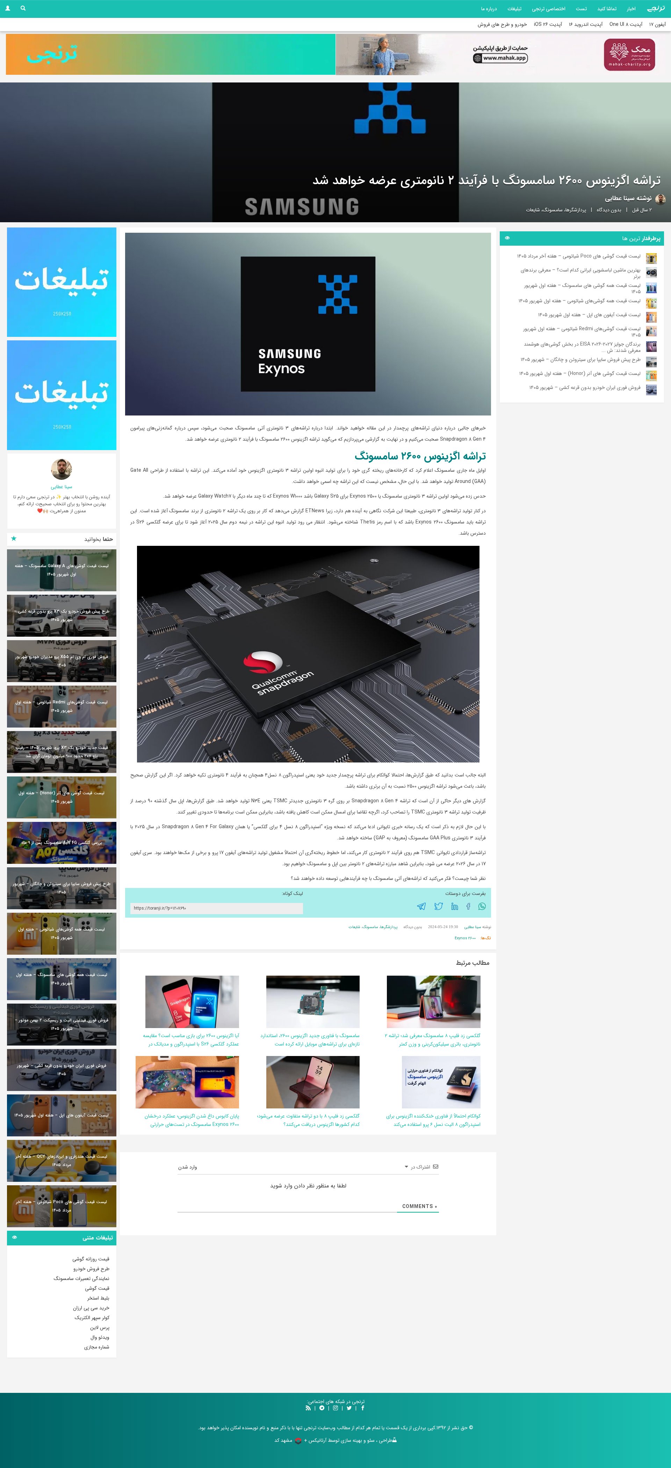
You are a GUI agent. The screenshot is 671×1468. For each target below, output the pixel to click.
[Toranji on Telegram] (322, 1408)
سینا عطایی (620, 198)
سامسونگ (553, 210)
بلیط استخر (98, 1298)
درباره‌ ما (489, 9)
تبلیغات (514, 9)
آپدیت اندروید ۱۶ (586, 24)
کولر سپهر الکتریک (92, 1318)
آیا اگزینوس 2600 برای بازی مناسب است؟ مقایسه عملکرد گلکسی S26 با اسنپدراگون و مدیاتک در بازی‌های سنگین (191, 1044)
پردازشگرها (575, 210)
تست (581, 9)
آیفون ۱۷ (657, 24)
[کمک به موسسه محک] (500, 54)
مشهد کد (283, 1440)
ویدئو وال (100, 1337)
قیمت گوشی (97, 1288)
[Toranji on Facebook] (363, 1408)
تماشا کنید (606, 9)
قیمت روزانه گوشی (90, 1259)
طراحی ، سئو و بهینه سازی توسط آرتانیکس (350, 1440)
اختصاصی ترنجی (548, 9)
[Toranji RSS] (308, 1408)
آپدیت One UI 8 (625, 24)
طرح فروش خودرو (91, 1269)
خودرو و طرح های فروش (502, 24)
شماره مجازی (96, 1347)
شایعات (533, 210)
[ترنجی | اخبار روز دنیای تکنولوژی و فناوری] (656, 8)
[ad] (61, 282)
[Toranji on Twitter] (349, 1408)
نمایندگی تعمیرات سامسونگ (81, 1278)
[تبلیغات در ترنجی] (171, 54)
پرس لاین (99, 1327)
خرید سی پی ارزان (91, 1308)
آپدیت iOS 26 (548, 24)
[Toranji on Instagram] (334, 1408)
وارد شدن (188, 1167)
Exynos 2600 (465, 938)
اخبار (631, 9)
